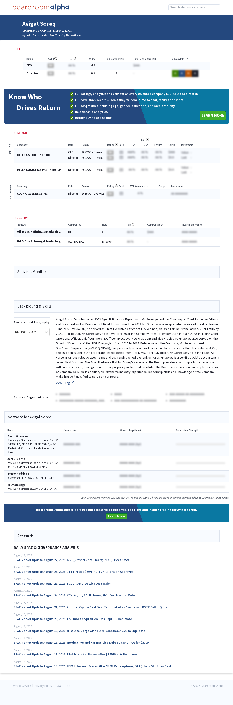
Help (67, 686)
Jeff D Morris (16, 459)
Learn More (213, 115)
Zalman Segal (16, 485)
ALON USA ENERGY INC (32, 194)
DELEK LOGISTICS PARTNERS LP (39, 170)
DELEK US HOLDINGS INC (34, 155)
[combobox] (194, 7)
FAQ (58, 686)
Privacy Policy (43, 686)
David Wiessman (18, 436)
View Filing (63, 383)
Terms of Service (21, 686)
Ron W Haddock (18, 474)
